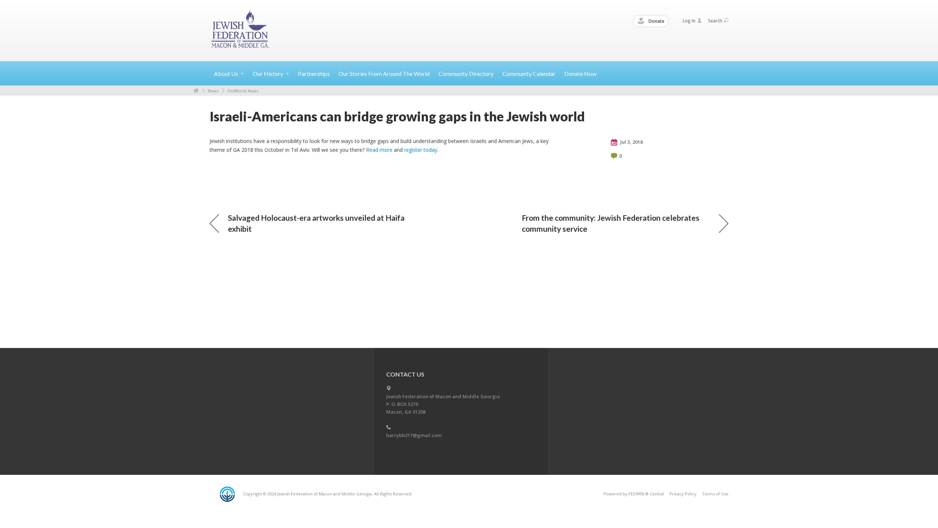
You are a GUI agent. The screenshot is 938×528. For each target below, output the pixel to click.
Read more (379, 149)
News (213, 91)
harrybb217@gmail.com (414, 435)
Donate (655, 21)
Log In (689, 21)
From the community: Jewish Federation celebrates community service (610, 223)
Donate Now (580, 73)
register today (420, 149)
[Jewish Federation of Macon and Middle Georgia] (241, 30)
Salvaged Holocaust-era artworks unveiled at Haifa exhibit (316, 223)
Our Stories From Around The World (384, 73)
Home (196, 90)
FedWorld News (243, 91)
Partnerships (314, 73)
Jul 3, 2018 (631, 142)
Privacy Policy (683, 493)
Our (268, 73)
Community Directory (466, 73)
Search (715, 21)
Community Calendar (528, 73)
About (226, 73)
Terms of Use (715, 493)
